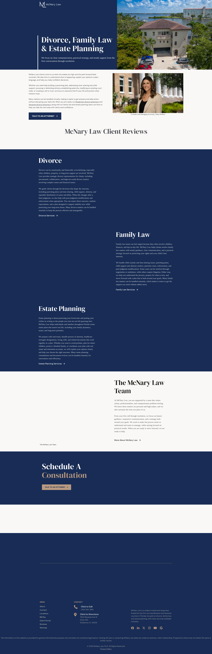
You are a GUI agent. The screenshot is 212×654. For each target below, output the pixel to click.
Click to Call (87, 606)
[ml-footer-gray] (143, 604)
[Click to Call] (76, 607)
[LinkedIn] (138, 628)
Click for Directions (89, 614)
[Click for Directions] (75, 614)
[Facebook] (132, 628)
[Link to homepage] (50, 4)
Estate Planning (62, 308)
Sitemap (43, 628)
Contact (43, 610)
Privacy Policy (106, 649)
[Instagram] (149, 628)
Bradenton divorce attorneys (87, 102)
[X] (143, 628)
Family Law (133, 234)
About (42, 606)
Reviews (43, 624)
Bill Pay (43, 617)
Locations (44, 613)
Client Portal (45, 620)
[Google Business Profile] (161, 628)
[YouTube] (155, 628)
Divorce (50, 160)
